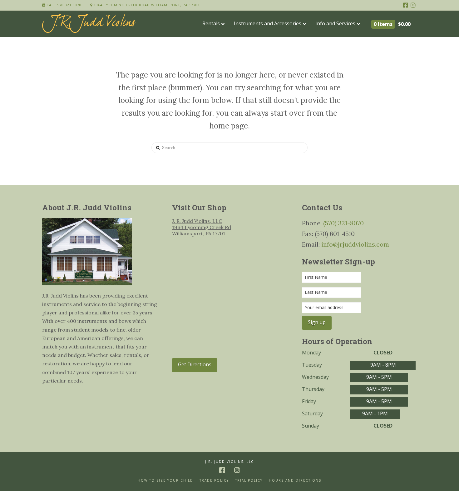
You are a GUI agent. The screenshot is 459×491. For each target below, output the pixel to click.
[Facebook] (405, 5)
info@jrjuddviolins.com (355, 244)
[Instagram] (413, 5)
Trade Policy (214, 480)
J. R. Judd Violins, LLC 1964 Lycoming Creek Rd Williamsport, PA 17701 (201, 227)
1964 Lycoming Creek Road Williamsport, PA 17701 (146, 5)
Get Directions (194, 364)
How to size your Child (165, 480)
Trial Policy (249, 480)
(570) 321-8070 (343, 223)
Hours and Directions (295, 480)
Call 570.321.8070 (63, 5)
